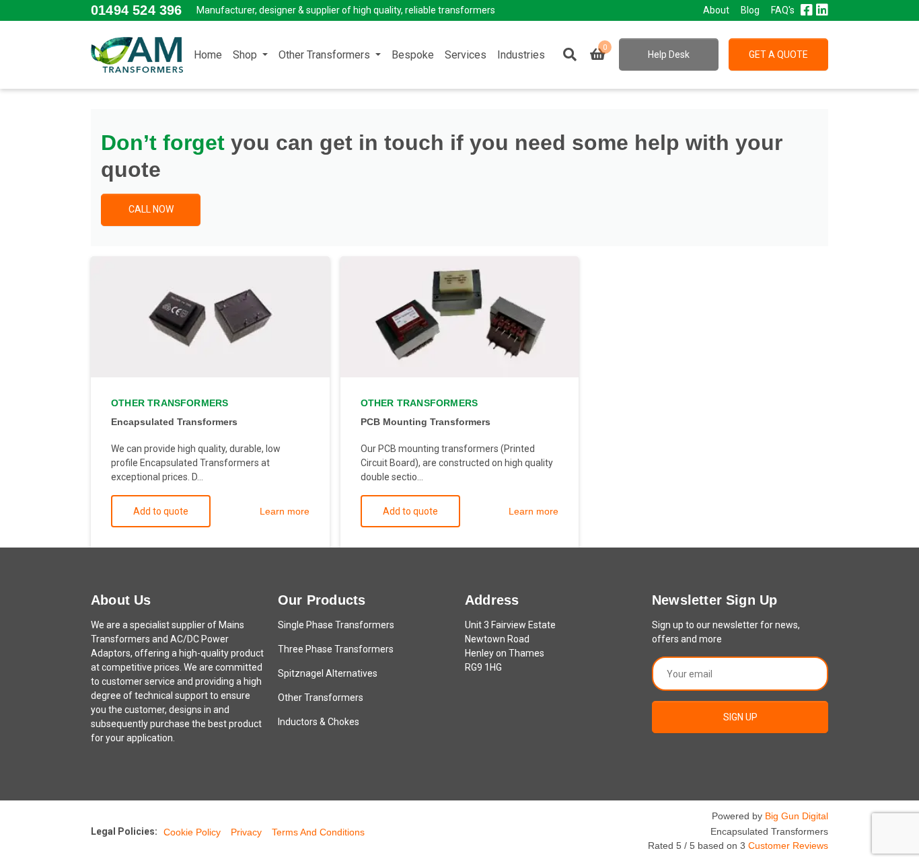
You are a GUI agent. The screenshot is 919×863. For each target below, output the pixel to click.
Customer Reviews (788, 845)
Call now (151, 209)
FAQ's (783, 10)
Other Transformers (326, 54)
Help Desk (669, 54)
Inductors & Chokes (318, 721)
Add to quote (160, 511)
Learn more (284, 511)
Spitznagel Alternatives (327, 673)
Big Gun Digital (796, 816)
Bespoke (413, 54)
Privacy (246, 832)
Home (208, 54)
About (716, 10)
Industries (521, 54)
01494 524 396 (136, 10)
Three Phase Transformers (336, 649)
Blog (750, 10)
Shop (246, 54)
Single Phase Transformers (336, 625)
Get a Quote (778, 54)
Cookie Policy (192, 832)
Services (465, 54)
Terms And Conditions (318, 832)
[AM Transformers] (137, 54)
